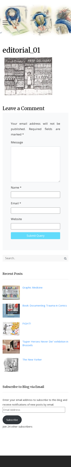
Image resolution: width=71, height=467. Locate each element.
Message (17, 142)
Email (16, 203)
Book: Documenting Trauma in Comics (44, 305)
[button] (5, 22)
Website (16, 219)
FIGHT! (26, 323)
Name (16, 187)
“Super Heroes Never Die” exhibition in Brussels (45, 343)
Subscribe (12, 419)
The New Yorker (32, 359)
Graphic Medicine (32, 287)
